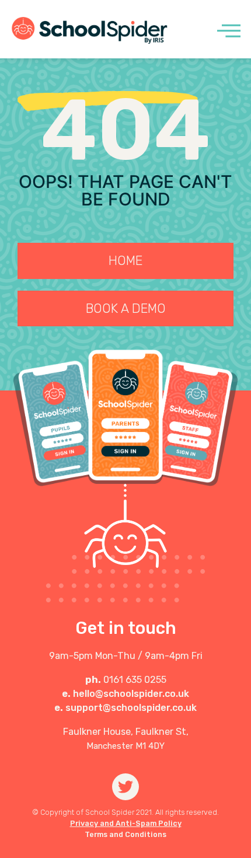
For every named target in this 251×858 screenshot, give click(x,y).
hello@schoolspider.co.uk (131, 693)
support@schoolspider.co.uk (131, 707)
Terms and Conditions (125, 834)
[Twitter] (126, 787)
